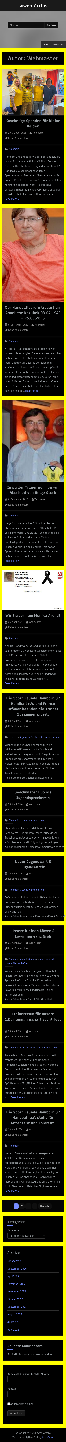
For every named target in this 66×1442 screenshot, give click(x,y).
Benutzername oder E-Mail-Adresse (28, 1373)
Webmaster (38, 132)
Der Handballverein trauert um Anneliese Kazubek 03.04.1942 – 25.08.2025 (33, 312)
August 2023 (14, 1314)
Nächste (45, 1206)
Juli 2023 (12, 1321)
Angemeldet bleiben (22, 1403)
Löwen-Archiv (33, 5)
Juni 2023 (13, 1329)
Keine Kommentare (18, 138)
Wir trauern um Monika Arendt (33, 615)
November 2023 (16, 1291)
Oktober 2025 (15, 1260)
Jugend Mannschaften (32, 820)
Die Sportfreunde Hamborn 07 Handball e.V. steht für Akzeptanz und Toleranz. (33, 1117)
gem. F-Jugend (46, 958)
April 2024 (13, 1276)
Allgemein (14, 148)
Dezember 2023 (16, 1283)
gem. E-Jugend (28, 958)
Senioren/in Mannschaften (45, 737)
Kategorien (13, 1230)
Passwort (12, 1388)
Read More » (12, 199)
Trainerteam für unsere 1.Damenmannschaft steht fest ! (33, 1019)
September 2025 (17, 1268)
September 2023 (17, 1306)
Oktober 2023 (15, 1299)
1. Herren (13, 737)
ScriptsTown (47, 1437)
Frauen (24, 1047)
